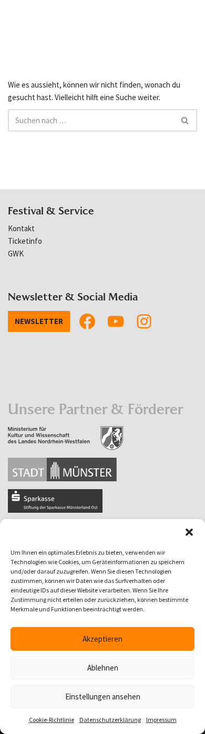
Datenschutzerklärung (110, 720)
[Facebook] (87, 321)
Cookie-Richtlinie (51, 720)
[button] (189, 532)
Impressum (161, 720)
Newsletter (39, 321)
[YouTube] (115, 321)
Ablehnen (102, 668)
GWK (16, 253)
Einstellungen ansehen (102, 696)
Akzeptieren (102, 639)
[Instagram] (144, 321)
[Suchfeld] (185, 120)
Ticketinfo (25, 241)
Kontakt (21, 228)
